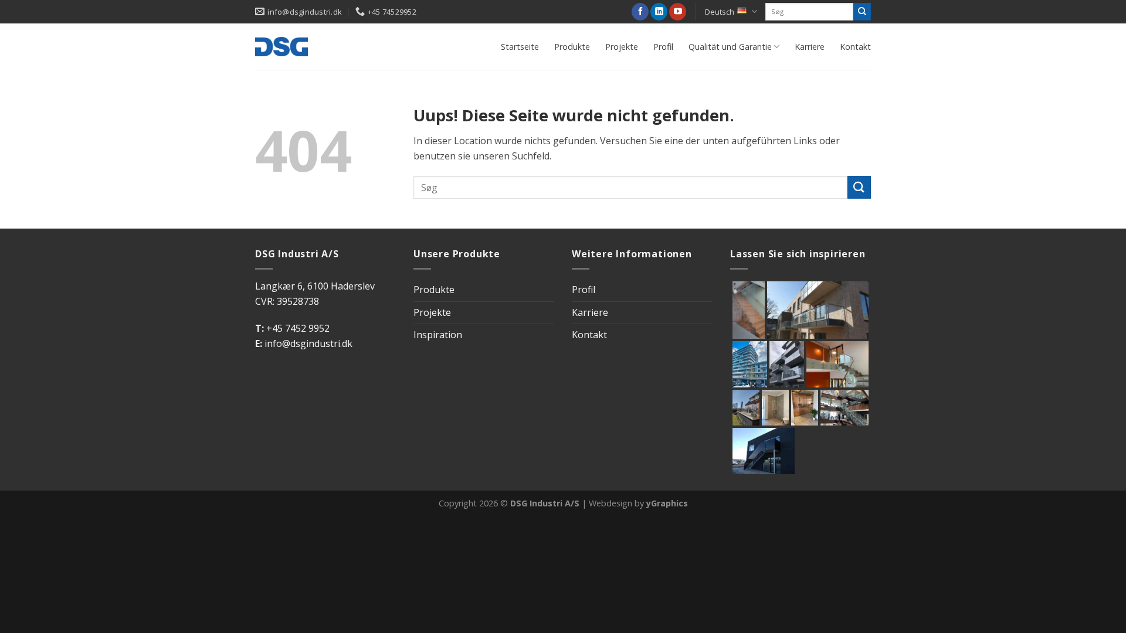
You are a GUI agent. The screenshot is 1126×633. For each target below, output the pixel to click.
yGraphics (667, 503)
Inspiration (437, 334)
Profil (663, 46)
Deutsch (719, 11)
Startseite (520, 46)
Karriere (810, 46)
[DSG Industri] (281, 46)
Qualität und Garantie (730, 46)
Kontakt (855, 46)
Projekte (621, 46)
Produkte (572, 46)
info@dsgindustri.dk (308, 343)
